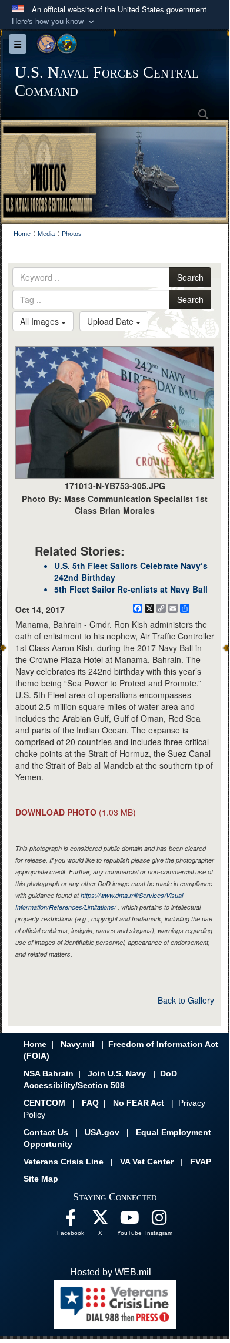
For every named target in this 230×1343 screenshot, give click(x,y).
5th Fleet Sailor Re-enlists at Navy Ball (131, 589)
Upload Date (111, 321)
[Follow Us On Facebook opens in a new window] (70, 1221)
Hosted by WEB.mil (110, 1272)
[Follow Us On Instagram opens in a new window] (159, 1221)
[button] (54, 21)
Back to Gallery (186, 1000)
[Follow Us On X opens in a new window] (100, 1221)
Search (190, 277)
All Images (40, 321)
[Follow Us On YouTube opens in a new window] (129, 1221)
